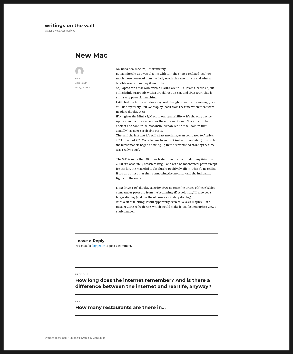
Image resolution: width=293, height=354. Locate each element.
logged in (98, 245)
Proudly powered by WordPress (87, 338)
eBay (78, 87)
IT (93, 87)
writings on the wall (69, 25)
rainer (78, 78)
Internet (86, 87)
